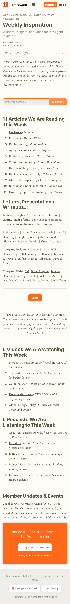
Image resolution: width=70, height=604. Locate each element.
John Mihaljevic (11, 42)
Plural (44, 241)
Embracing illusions (21, 156)
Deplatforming (18, 144)
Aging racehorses (20, 150)
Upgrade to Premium (35, 547)
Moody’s (8, 280)
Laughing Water (27, 237)
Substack (18, 596)
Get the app (52, 588)
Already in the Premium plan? (35, 555)
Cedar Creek (29, 232)
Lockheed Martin (49, 276)
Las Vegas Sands (26, 276)
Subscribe (50, 4)
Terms (47, 576)
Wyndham (59, 280)
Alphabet (34, 249)
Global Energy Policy (22, 405)
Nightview (9, 241)
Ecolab (46, 254)
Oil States (45, 259)
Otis (18, 280)
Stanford (14, 373)
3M (27, 271)
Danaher (8, 276)
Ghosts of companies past (25, 180)
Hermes (58, 254)
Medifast (20, 259)
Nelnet (32, 259)
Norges (13, 363)
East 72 (60, 232)
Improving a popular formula (27, 186)
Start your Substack (26, 588)
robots (7, 224)
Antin (45, 249)
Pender (33, 241)
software (49, 224)
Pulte (26, 280)
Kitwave (8, 259)
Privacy (38, 576)
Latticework (16, 454)
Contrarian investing (22, 162)
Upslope (55, 241)
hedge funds (22, 220)
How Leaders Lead (21, 394)
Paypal (57, 259)
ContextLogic (11, 254)
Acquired (15, 433)
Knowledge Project (21, 475)
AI (28, 215)
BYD (54, 249)
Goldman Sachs (19, 384)
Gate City (9, 237)
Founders (15, 443)
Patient (22, 241)
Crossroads (46, 232)
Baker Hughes (40, 271)
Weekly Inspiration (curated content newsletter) (28, 17)
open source (39, 220)
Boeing (55, 271)
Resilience (15, 132)
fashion (53, 215)
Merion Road (47, 237)
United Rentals (41, 280)
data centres (39, 215)
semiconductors (23, 224)
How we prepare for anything (27, 192)
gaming (7, 220)
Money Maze (17, 464)
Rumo (6, 263)
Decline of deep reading (24, 168)
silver (38, 224)
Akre (16, 232)
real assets (55, 220)
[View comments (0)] (18, 53)
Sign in (63, 4)
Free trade (15, 138)
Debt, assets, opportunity (24, 174)
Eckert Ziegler (31, 254)
